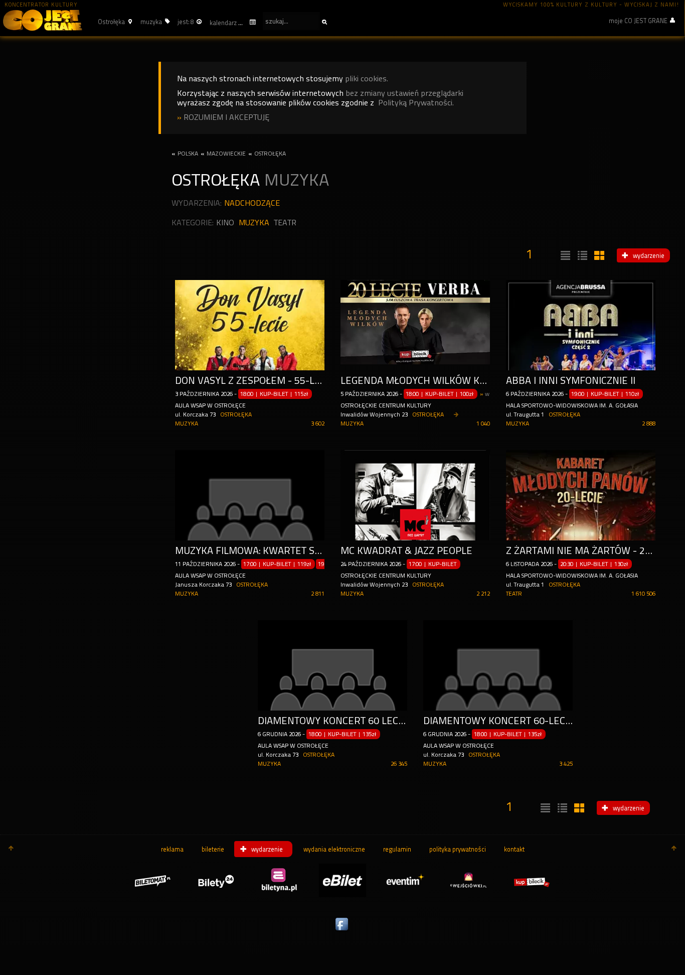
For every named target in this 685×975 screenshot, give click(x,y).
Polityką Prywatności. (416, 102)
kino (225, 222)
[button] (113, 22)
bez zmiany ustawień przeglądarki (404, 93)
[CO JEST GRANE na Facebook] (342, 930)
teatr (285, 222)
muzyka (254, 222)
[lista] (564, 256)
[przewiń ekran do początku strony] (11, 849)
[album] (598, 256)
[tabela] (581, 256)
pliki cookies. (366, 78)
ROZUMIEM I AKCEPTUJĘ (226, 117)
